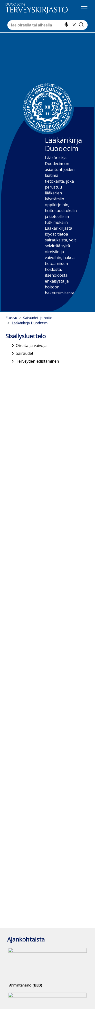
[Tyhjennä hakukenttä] (74, 25)
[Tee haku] (81, 25)
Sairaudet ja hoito (37, 317)
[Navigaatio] (84, 7)
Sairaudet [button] (24, 353)
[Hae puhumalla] (66, 25)
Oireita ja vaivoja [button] (31, 345)
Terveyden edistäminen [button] (37, 361)
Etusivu (11, 317)
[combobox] (47, 25)
